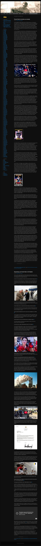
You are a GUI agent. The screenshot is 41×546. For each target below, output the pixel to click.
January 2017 (5, 120)
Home (4, 13)
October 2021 (5, 74)
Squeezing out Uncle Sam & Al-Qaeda (23, 272)
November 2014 (5, 142)
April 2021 (5, 77)
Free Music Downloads (15, 13)
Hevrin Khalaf (24, 538)
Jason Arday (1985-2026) (6, 25)
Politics (24, 267)
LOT (26, 522)
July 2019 (5, 95)
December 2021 (5, 72)
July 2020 (5, 85)
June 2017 (5, 116)
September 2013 (5, 152)
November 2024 (5, 47)
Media (20, 13)
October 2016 (5, 123)
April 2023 (5, 60)
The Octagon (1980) (31, 538)
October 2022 (5, 65)
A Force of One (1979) (29, 267)
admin (22, 20)
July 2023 (5, 58)
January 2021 (5, 80)
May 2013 (5, 154)
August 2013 (5, 153)
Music (4, 164)
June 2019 (5, 96)
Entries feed (5, 173)
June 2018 (5, 106)
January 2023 (5, 62)
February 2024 (5, 53)
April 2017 (5, 118)
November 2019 (5, 92)
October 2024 (5, 48)
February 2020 (5, 89)
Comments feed (5, 174)
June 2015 (5, 136)
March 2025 (5, 44)
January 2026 (5, 35)
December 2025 (5, 36)
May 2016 (5, 127)
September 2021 (5, 75)
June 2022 (5, 68)
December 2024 (5, 46)
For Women (5, 163)
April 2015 (5, 138)
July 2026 (5, 30)
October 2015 (5, 133)
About (7, 13)
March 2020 (5, 88)
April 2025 (5, 43)
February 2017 (5, 119)
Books (4, 160)
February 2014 (5, 150)
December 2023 (5, 54)
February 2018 (5, 109)
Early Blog (10, 13)
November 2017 (5, 112)
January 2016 (5, 130)
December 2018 (5, 101)
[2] (35, 305)
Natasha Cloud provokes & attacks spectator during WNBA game (7, 21)
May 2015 (5, 137)
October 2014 (5, 143)
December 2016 (5, 121)
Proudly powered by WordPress (20, 543)
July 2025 (5, 40)
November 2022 (5, 64)
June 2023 (5, 59)
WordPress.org (5, 175)
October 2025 (5, 38)
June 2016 (5, 126)
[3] (14, 312)
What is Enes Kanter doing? (7, 24)
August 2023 (5, 57)
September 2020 (5, 83)
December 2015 (5, 131)
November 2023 (5, 55)
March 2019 (5, 98)
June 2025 (5, 41)
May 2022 (5, 69)
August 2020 (5, 84)
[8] (23, 480)
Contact (23, 13)
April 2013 (5, 155)
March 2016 (5, 129)
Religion (5, 167)
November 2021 (5, 73)
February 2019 (5, 99)
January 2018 (5, 110)
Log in (4, 172)
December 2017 (5, 111)
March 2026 (5, 34)
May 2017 (5, 117)
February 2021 (5, 79)
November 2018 (5, 102)
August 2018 (5, 104)
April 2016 (5, 128)
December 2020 (5, 81)
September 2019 (5, 93)
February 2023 (5, 61)
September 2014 (5, 144)
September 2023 (5, 56)
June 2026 (5, 31)
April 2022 (5, 70)
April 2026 (5, 33)
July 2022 (5, 67)
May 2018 (5, 107)
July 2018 (5, 105)
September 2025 (5, 39)
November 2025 (5, 37)
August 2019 (5, 94)
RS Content (5, 168)
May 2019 (5, 97)
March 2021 (5, 78)
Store (25, 13)
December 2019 (5, 91)
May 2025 (5, 42)
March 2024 (5, 52)
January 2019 (5, 100)
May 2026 (5, 32)
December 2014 (5, 141)
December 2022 (5, 63)
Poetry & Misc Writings (6, 165)
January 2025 (5, 45)
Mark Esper (27, 538)
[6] (34, 353)
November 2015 (5, 132)
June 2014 (5, 146)
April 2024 (5, 51)
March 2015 (5, 139)
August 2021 (5, 76)
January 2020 (5, 90)
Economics (17, 267)
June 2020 (5, 86)
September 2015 (5, 134)
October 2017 (5, 113)
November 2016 (5, 122)
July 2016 (5, 125)
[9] (31, 482)
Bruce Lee (34, 267)
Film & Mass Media (21, 267)
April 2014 (5, 148)
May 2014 (5, 147)
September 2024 (5, 49)
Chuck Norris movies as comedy (22, 19)
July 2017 (5, 115)
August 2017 (5, 114)
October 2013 (5, 151)
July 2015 (5, 135)
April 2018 (5, 108)
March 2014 (5, 149)
